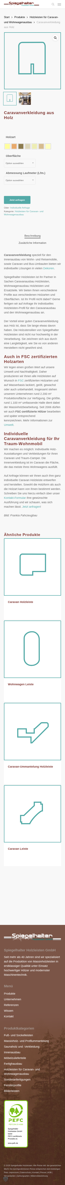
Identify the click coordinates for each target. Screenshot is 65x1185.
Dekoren (48, 268)
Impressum (14, 1172)
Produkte (19, 17)
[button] (59, 4)
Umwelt (8, 424)
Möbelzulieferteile (15, 1058)
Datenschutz (25, 1172)
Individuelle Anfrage (20, 207)
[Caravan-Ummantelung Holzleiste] (32, 731)
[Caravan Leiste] (32, 814)
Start (7, 17)
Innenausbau (12, 1052)
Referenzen (8, 1005)
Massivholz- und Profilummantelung (26, 1041)
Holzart (10, 137)
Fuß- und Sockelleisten (18, 1035)
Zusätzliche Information (32, 242)
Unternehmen (8, 999)
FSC (21, 380)
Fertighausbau (13, 1063)
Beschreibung (32, 235)
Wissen (8, 1010)
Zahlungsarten (23, 1176)
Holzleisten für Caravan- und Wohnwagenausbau (22, 1071)
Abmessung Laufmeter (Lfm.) (25, 173)
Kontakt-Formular (15, 497)
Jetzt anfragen (17, 200)
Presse (43, 1172)
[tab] (32, 236)
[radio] (7, 146)
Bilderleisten (11, 1091)
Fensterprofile (12, 1085)
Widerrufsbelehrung (39, 1176)
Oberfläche (13, 155)
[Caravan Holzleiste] (32, 567)
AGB (49, 1172)
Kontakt (8, 1016)
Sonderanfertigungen (17, 1079)
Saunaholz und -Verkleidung (21, 1046)
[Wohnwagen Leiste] (32, 649)
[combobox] (19, 163)
